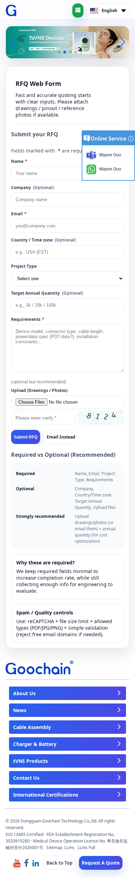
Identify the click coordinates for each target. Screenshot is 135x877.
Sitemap (54, 847)
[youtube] (17, 863)
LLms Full (86, 847)
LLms (69, 847)
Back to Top (59, 863)
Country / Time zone (43, 240)
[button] (59, 52)
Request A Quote (101, 863)
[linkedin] (36, 863)
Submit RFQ (25, 437)
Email (19, 214)
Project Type (24, 266)
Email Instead (61, 437)
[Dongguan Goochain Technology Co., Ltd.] (11, 10)
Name (19, 161)
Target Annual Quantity (47, 293)
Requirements (27, 319)
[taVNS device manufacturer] (67, 41)
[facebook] (26, 863)
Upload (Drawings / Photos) (39, 390)
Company (32, 187)
